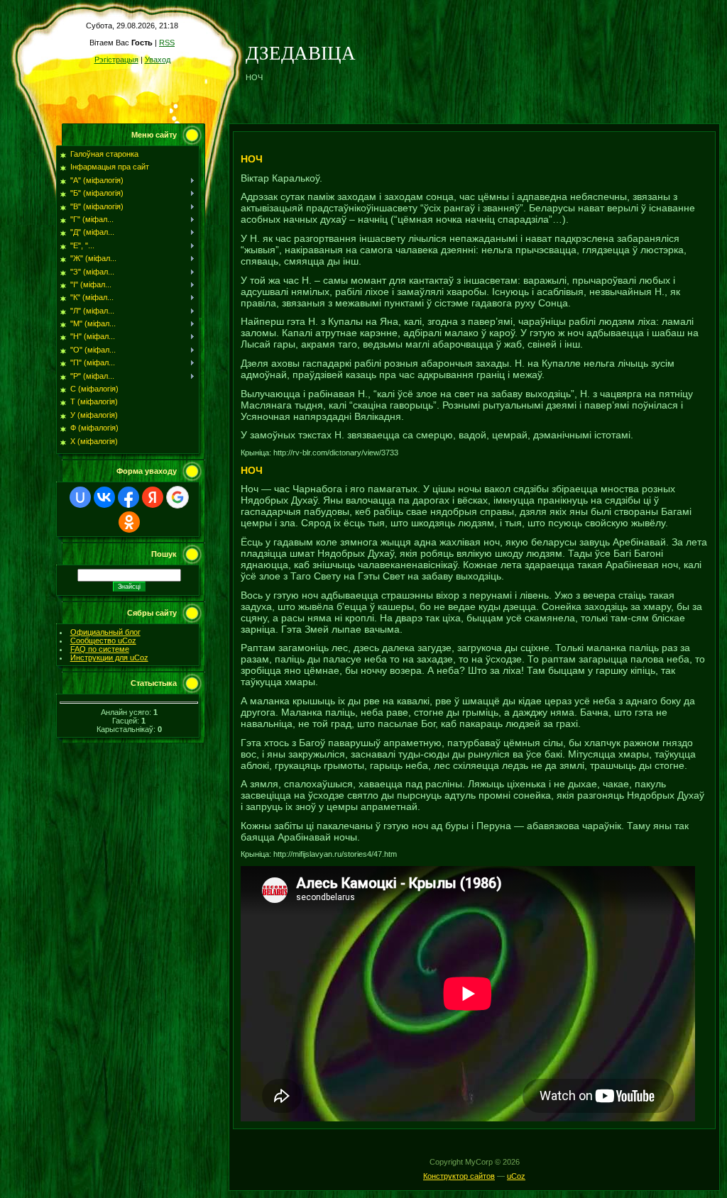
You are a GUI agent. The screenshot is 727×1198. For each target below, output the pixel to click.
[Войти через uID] (80, 497)
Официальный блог (105, 632)
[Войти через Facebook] (128, 497)
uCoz (516, 1176)
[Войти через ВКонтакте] (104, 497)
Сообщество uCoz (103, 640)
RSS (167, 42)
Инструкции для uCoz (109, 657)
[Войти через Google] (177, 497)
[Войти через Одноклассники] (129, 522)
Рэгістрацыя (116, 59)
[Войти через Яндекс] (152, 497)
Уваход (157, 59)
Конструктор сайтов (459, 1176)
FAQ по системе (99, 649)
